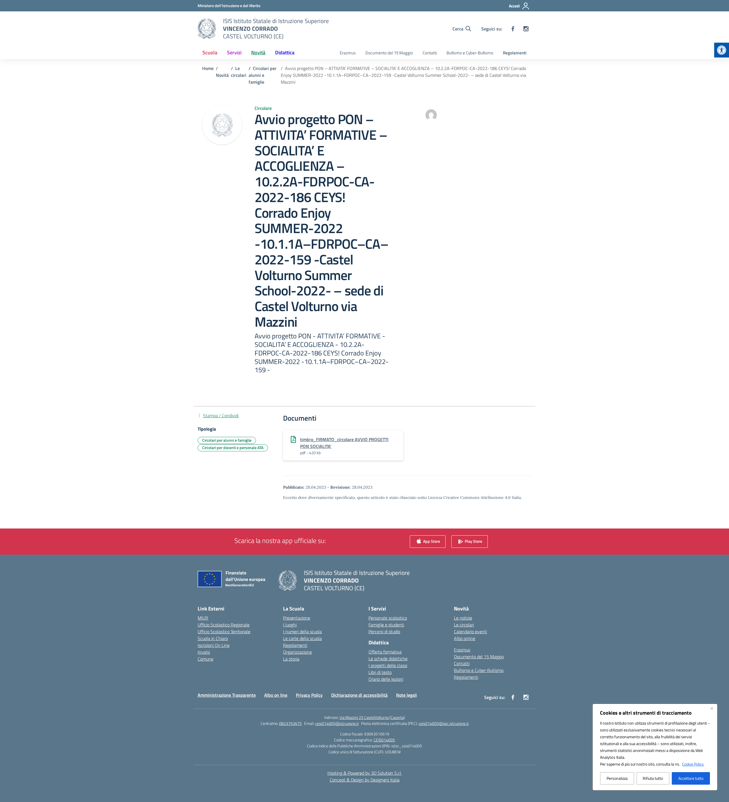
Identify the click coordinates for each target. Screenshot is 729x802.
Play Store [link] (473, 541)
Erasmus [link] (348, 53)
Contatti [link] (430, 53)
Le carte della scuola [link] (302, 638)
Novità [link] (258, 52)
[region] (655, 747)
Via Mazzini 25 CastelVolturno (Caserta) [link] (372, 717)
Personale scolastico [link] (387, 617)
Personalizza (617, 778)
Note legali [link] (406, 695)
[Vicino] (711, 708)
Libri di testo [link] (380, 672)
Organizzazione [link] (297, 652)
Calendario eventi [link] (470, 631)
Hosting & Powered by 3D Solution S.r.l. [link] (364, 773)
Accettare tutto (690, 778)
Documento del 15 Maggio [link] (389, 53)
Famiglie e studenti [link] (386, 624)
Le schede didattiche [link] (387, 658)
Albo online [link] (464, 638)
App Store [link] (431, 541)
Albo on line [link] (275, 695)
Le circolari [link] (464, 624)
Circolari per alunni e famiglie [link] (226, 440)
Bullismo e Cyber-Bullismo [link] (470, 53)
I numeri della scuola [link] (302, 631)
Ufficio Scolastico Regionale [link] (223, 624)
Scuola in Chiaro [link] (213, 638)
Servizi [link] (234, 52)
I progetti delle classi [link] (387, 665)
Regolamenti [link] (515, 53)
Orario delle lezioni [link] (385, 679)
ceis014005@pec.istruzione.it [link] (444, 723)
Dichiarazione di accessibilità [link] (359, 695)
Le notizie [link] (463, 617)
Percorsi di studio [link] (384, 631)
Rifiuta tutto (653, 778)
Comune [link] (205, 658)
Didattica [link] (284, 52)
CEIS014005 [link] (384, 740)
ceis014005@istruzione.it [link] (337, 723)
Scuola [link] (209, 52)
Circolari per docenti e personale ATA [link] (232, 448)
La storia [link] (291, 658)
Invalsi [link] (204, 652)
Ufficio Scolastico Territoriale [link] (224, 631)
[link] (721, 50)
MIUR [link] (203, 617)
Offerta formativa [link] (385, 651)
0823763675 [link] (290, 723)
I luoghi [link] (290, 624)
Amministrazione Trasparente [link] (227, 695)
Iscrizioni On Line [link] (214, 645)
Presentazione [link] (296, 617)
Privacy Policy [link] (309, 695)
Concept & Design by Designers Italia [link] (365, 779)
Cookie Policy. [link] (693, 764)
